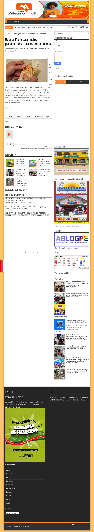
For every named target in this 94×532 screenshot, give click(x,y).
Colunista (9, 474)
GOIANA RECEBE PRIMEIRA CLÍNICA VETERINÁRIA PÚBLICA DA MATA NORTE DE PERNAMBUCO (77, 284)
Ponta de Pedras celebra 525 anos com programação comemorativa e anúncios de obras (77, 295)
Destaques (9, 481)
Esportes (9, 492)
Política (8, 499)
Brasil (8, 470)
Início (56, 252)
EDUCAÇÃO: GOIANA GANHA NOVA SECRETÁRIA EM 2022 (76, 347)
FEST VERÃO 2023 (60, 317)
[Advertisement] (68, 99)
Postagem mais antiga (44, 253)
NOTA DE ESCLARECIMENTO (75, 320)
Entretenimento (11, 488)
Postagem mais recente (13, 253)
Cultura (8, 477)
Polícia (8, 496)
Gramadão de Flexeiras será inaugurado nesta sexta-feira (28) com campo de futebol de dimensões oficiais (24, 404)
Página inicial (29, 253)
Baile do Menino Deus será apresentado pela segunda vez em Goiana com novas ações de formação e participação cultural (77, 337)
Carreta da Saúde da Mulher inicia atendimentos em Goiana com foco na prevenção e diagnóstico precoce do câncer (77, 360)
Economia (9, 485)
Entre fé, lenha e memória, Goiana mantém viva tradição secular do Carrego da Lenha (77, 371)
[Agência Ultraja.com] (80, 528)
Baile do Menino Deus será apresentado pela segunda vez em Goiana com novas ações (51, 27)
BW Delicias (58, 331)
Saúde (8, 503)
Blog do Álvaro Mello (24, 526)
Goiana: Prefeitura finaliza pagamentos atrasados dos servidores (28, 41)
